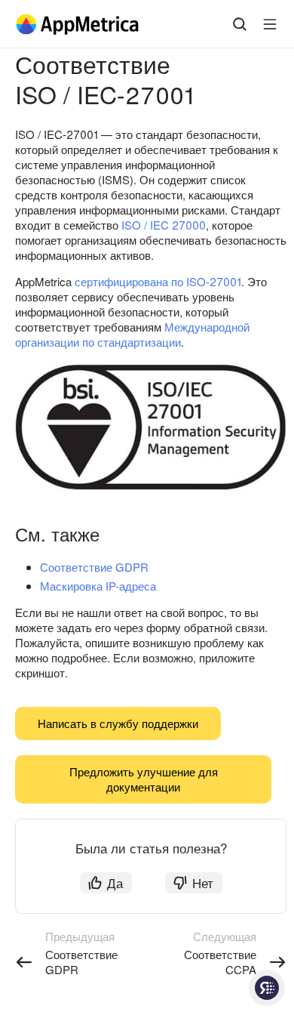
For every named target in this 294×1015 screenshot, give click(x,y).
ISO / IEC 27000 (163, 225)
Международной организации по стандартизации (132, 334)
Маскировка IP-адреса (98, 586)
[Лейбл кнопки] (269, 24)
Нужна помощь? (267, 988)
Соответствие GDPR (94, 567)
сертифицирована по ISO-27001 (158, 281)
